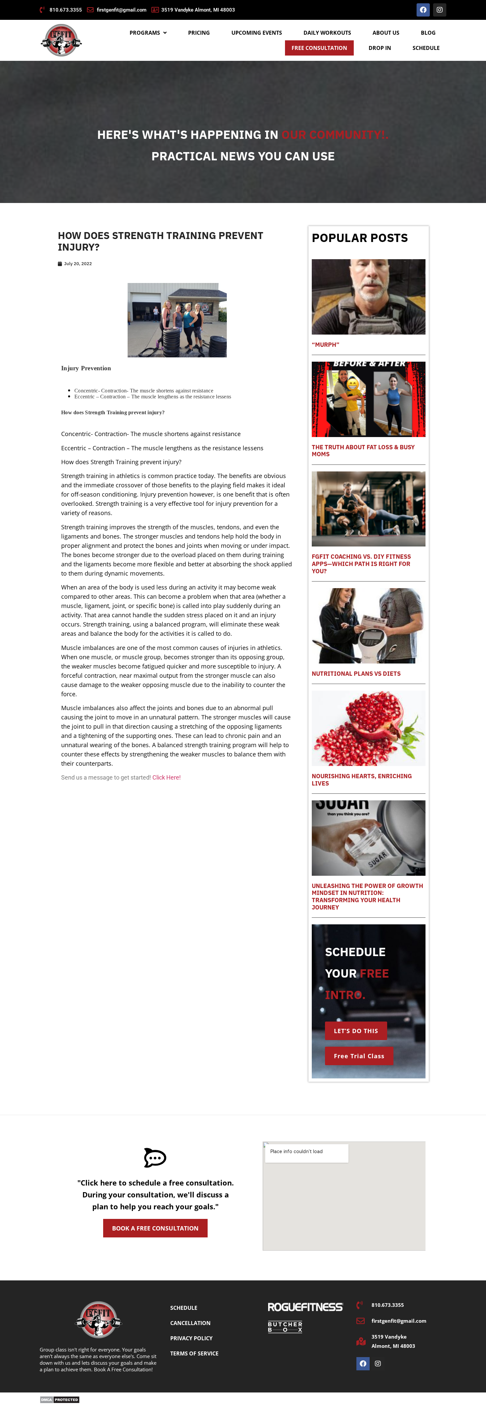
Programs (145, 32)
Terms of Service (194, 1353)
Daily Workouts (327, 32)
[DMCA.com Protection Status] (60, 1401)
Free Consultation (319, 48)
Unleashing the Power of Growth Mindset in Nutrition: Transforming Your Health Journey (367, 896)
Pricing (199, 32)
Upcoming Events (256, 32)
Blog (428, 32)
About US (386, 32)
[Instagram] (439, 10)
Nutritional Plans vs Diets (356, 673)
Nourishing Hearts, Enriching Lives (362, 779)
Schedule (426, 48)
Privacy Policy (191, 1338)
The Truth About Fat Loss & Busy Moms (363, 450)
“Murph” (326, 344)
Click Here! (166, 777)
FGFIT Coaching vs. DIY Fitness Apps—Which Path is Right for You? (361, 564)
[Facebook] (423, 10)
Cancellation (190, 1323)
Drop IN (380, 48)
